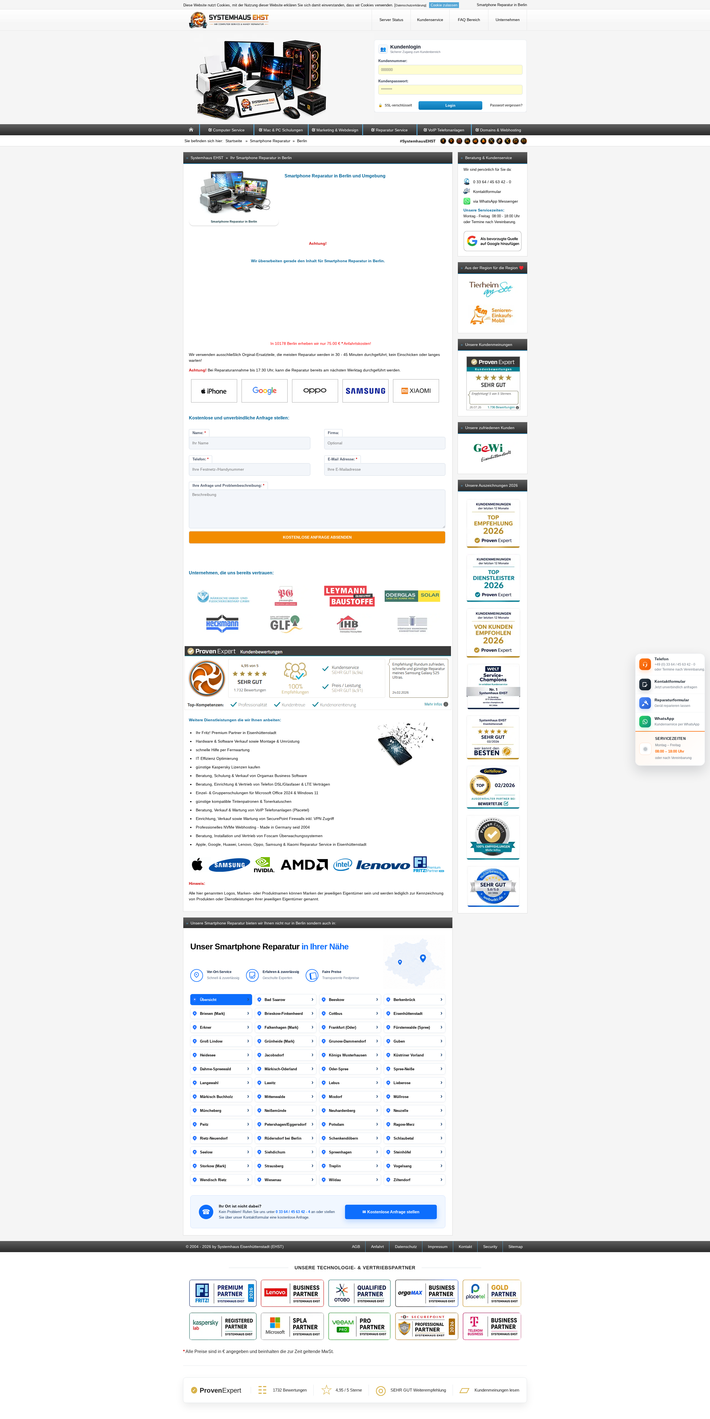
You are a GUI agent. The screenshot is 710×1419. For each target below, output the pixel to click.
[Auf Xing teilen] (507, 142)
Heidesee (207, 1055)
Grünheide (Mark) (279, 1041)
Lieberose (402, 1083)
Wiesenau (273, 1180)
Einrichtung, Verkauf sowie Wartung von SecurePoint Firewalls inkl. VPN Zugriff (265, 818)
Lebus (334, 1083)
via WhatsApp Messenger (495, 201)
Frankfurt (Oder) (342, 1027)
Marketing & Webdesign (337, 130)
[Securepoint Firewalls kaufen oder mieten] (426, 1326)
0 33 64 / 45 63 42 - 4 (293, 1212)
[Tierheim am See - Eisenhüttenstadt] (491, 301)
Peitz (204, 1124)
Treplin (335, 1166)
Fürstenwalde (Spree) (412, 1027)
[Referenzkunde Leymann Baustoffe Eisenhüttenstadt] (349, 597)
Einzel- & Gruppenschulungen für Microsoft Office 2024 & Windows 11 (257, 793)
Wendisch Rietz (213, 1180)
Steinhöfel (402, 1152)
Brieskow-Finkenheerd (284, 1014)
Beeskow (336, 1000)
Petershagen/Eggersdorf (285, 1124)
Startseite (233, 141)
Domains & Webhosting (500, 130)
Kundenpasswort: (393, 81)
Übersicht (208, 1000)
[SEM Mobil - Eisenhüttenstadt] (491, 327)
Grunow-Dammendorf (347, 1041)
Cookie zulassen (444, 5)
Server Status (391, 19)
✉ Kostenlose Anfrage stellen (390, 1211)
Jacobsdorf (274, 1055)
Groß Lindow (211, 1041)
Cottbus (335, 1014)
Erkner (205, 1027)
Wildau (335, 1180)
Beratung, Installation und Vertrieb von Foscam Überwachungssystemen (259, 836)
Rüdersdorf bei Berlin (283, 1138)
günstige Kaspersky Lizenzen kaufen (228, 767)
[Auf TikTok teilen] (499, 142)
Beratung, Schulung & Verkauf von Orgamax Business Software (251, 775)
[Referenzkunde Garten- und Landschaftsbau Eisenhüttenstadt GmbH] (286, 625)
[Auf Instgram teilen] (459, 142)
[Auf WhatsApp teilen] (515, 142)
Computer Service (229, 130)
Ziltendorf (402, 1180)
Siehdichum (275, 1152)
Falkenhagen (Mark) (281, 1027)
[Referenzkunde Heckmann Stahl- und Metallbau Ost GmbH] (223, 625)
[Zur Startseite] (191, 134)
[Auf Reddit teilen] (475, 142)
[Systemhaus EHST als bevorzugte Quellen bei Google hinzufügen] (492, 250)
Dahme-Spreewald (215, 1069)
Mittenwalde (275, 1097)
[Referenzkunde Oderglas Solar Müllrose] (412, 597)
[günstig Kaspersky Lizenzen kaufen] (223, 1326)
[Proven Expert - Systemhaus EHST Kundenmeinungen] (493, 383)
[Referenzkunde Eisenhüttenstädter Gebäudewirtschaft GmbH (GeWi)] (492, 454)
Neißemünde (275, 1111)
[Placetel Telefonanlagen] (491, 1293)
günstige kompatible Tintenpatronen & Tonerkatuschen (243, 801)
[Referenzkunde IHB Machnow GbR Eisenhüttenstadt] (349, 625)
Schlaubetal (404, 1138)
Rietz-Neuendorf (213, 1138)
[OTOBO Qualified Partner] (359, 1293)
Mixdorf (335, 1097)
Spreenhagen (340, 1152)
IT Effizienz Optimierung (217, 758)
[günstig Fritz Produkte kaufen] (223, 1293)
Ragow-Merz (404, 1124)
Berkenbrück (404, 1000)
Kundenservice (430, 19)
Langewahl (209, 1083)
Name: (199, 433)
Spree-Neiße (404, 1069)
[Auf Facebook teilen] (443, 142)
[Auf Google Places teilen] (451, 142)
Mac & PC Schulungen (283, 130)
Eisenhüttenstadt (408, 1014)
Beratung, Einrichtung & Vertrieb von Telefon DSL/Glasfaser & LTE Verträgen (263, 784)
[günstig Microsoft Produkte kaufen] (292, 1326)
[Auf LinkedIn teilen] (467, 142)
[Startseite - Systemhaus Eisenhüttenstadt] (229, 19)
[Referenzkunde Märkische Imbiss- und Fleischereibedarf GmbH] (223, 597)
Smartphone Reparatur (270, 141)
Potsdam (336, 1124)
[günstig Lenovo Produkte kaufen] (292, 1293)
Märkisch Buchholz (216, 1097)
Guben (399, 1041)
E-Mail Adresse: (342, 459)
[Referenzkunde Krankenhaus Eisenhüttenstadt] (412, 625)
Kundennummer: (392, 61)
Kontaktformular (487, 191)
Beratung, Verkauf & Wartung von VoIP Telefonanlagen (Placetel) (252, 810)
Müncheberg (210, 1111)
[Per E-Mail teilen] (523, 142)
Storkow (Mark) (213, 1166)
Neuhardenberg (342, 1111)
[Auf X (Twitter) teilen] (491, 142)
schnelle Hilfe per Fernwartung (223, 750)
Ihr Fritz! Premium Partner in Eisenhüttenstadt (236, 732)
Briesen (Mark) (212, 1014)
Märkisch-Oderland (281, 1069)
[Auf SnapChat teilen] (483, 142)
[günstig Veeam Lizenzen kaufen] (359, 1326)
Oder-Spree (338, 1069)
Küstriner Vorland (409, 1055)
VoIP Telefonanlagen (446, 130)
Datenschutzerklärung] (410, 5)
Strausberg (274, 1166)
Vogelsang (403, 1166)
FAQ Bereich (469, 19)
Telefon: (200, 459)
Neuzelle (401, 1111)
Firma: (333, 433)
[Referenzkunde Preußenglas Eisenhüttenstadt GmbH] (286, 597)
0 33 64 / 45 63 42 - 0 (492, 182)
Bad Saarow (275, 1000)
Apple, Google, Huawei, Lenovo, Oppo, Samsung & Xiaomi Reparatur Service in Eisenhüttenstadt (281, 844)
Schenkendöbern (343, 1138)
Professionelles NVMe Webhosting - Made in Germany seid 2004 (253, 827)
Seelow (206, 1152)
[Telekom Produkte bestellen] (491, 1326)
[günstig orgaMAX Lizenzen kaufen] (426, 1293)
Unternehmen (508, 19)
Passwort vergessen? (506, 105)
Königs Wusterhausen (348, 1055)
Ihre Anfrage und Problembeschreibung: (228, 485)
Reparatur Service (392, 130)
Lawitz (270, 1083)
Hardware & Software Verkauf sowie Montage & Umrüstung (248, 741)
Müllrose (401, 1097)
